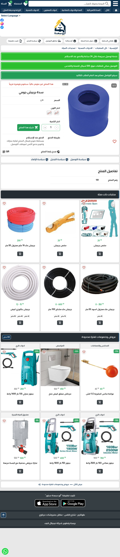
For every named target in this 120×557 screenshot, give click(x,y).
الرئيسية (114, 48)
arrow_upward (3, 515)
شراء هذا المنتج (28, 127)
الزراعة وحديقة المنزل (12, 10)
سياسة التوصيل (80, 159)
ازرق (56, 112)
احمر (49, 112)
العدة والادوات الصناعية (72, 10)
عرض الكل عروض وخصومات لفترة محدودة (60, 484)
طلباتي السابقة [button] (109, 41)
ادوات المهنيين (50, 10)
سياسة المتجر (34, 41)
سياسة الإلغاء (39, 159)
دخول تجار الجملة (89, 41)
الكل (107, 10)
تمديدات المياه (68, 48)
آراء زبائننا (70, 41)
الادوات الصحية (32, 10)
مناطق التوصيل (53, 41)
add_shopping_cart (99, 253)
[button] (20, 3)
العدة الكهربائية (93, 10)
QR (5, 151)
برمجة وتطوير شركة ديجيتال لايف (60, 523)
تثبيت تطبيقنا (15, 41)
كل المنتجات (101, 48)
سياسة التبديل (59, 159)
